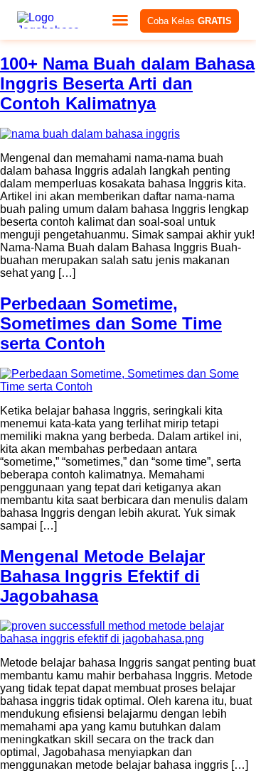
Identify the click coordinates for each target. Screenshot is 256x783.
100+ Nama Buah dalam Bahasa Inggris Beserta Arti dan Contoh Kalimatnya (127, 83)
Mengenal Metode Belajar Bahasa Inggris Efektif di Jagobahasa (102, 576)
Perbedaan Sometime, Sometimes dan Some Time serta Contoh (111, 323)
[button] (120, 20)
